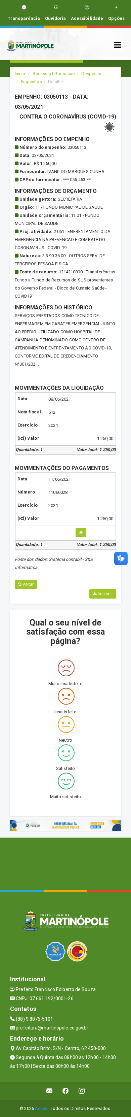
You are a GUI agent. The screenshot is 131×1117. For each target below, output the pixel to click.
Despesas (91, 73)
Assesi (42, 1108)
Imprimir (104, 593)
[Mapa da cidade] (65, 863)
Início (20, 73)
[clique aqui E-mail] (49, 1091)
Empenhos (31, 81)
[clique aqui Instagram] (82, 1091)
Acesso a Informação (54, 73)
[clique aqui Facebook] (66, 1091)
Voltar (27, 584)
